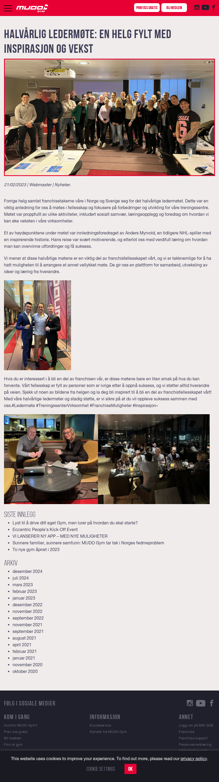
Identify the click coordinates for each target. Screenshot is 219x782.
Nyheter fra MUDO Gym (108, 732)
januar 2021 (24, 658)
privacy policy (194, 758)
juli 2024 (21, 578)
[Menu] (8, 8)
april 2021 (22, 644)
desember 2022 (27, 604)
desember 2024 (27, 571)
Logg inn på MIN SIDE (196, 725)
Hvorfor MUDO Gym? (20, 725)
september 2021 (28, 631)
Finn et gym (13, 745)
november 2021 (27, 624)
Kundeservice (100, 725)
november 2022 (27, 611)
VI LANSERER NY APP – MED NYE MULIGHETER (60, 536)
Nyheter (62, 184)
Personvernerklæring (195, 745)
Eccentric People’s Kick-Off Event (45, 529)
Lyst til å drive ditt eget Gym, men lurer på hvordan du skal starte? (75, 522)
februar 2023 (25, 591)
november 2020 (27, 664)
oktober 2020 (25, 671)
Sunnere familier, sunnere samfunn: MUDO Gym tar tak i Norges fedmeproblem (88, 542)
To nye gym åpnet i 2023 (36, 549)
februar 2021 (25, 651)
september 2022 (28, 618)
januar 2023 (24, 598)
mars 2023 (23, 584)
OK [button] (130, 769)
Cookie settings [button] (101, 769)
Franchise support (193, 738)
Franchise (186, 732)
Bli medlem (174, 7)
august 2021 (24, 638)
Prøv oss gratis (147, 7)
